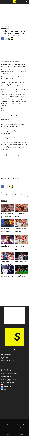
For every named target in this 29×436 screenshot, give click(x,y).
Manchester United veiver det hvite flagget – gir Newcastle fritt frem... (7, 230)
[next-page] (4, 281)
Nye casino (4, 403)
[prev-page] (2, 281)
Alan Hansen (5, 35)
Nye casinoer (5, 414)
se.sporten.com (7, 387)
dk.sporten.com (7, 389)
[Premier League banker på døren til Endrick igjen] (21, 256)
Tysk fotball (20, 427)
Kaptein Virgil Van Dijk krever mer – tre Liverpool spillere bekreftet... (21, 215)
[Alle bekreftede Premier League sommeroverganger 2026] (7, 269)
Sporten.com (9, 379)
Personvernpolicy (9, 434)
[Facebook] (2, 38)
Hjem (2, 26)
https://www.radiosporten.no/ (9, 38)
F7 (7, 424)
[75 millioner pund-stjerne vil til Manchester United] (21, 269)
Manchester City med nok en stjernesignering (21, 195)
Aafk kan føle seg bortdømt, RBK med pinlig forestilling (7, 195)
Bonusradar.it (5, 410)
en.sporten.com (7, 386)
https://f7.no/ (5, 38)
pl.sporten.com (7, 385)
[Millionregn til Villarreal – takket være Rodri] (7, 239)
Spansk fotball (7, 427)
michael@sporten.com (6, 376)
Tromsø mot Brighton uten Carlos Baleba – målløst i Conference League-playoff (7, 263)
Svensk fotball (21, 431)
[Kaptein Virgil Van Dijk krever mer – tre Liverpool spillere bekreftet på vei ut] (21, 208)
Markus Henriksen (8, 178)
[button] (2, 2)
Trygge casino (5, 412)
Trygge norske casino (6, 416)
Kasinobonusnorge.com (7, 396)
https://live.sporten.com (12, 38)
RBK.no (19, 85)
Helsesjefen (7, 420)
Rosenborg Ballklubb (17, 178)
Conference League (5, 259)
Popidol (20, 420)
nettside (23, 69)
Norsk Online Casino (6, 405)
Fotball (6, 26)
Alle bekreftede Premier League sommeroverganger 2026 (7, 276)
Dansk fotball (7, 431)
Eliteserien (10, 26)
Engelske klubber (20, 424)
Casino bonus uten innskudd (8, 407)
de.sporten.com (7, 390)
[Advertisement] (14, 13)
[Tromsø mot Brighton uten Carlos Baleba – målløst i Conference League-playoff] (7, 256)
